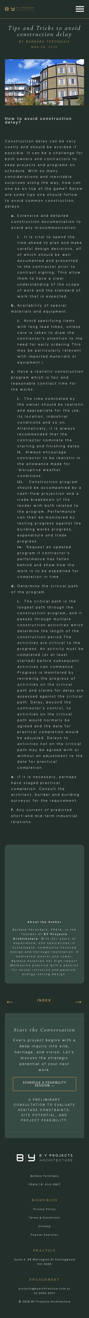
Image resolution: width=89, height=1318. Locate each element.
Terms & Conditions (44, 1217)
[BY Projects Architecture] (21, 9)
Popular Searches (44, 1234)
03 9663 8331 (44, 1293)
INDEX (44, 1000)
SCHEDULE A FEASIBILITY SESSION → (44, 1084)
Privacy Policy (44, 1209)
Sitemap (44, 1226)
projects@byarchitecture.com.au (44, 1288)
